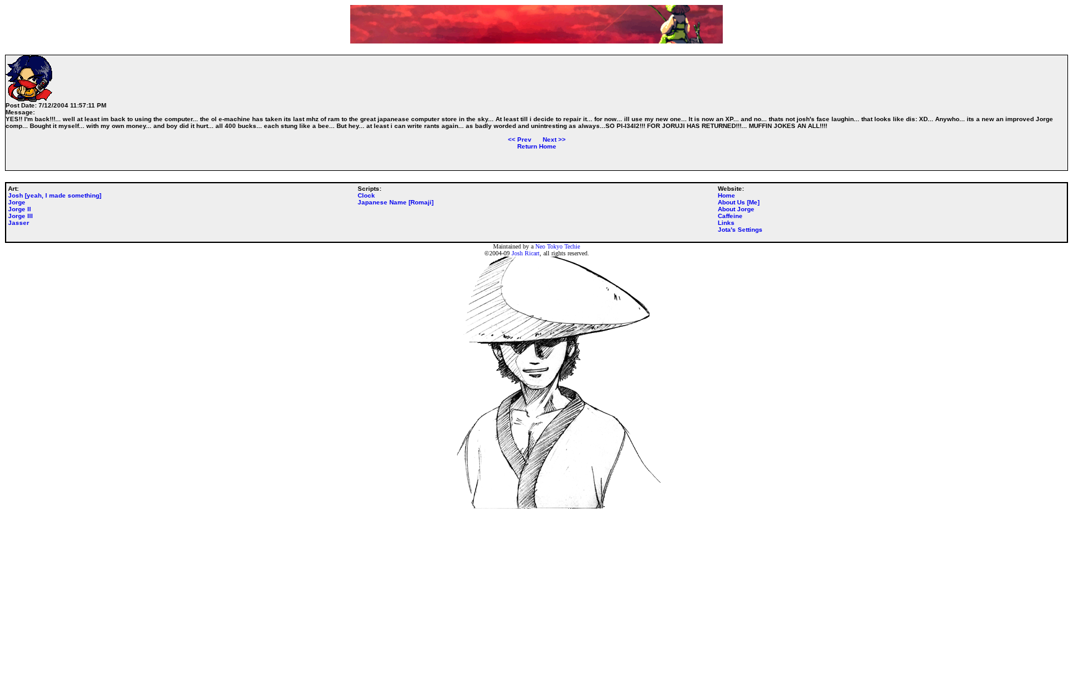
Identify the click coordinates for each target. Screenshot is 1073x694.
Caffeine (730, 215)
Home (726, 195)
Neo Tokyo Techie (557, 246)
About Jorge (736, 209)
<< (520, 139)
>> (554, 139)
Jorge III (20, 215)
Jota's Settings (740, 229)
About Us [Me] (738, 202)
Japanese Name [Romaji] (395, 202)
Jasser (18, 222)
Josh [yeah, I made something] (54, 195)
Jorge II (19, 209)
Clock (366, 195)
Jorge (16, 202)
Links (726, 222)
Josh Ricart (526, 253)
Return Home (536, 146)
